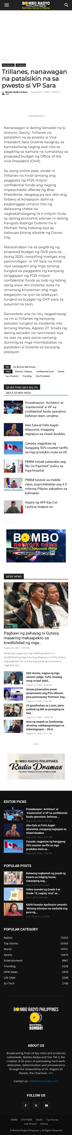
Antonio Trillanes (23, 371)
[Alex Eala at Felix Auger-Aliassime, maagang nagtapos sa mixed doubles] (13, 429)
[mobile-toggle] (6, 5)
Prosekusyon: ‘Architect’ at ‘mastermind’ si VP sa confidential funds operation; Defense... (46, 813)
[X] (36, 1106)
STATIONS (26, 1119)
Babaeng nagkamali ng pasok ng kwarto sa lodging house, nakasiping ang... (46, 877)
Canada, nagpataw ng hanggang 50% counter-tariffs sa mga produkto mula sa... (45, 845)
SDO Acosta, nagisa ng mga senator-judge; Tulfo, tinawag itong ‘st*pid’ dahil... (44, 677)
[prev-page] (6, 521)
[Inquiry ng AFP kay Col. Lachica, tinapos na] (13, 506)
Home (5, 59)
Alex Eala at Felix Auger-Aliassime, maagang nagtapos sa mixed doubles (45, 429)
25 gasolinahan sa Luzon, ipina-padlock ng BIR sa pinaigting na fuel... (45, 709)
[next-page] (12, 521)
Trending (21, 65)
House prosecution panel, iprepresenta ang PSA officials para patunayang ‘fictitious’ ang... (46, 693)
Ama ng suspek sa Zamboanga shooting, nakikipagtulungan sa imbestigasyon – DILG (45, 725)
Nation (8, 626)
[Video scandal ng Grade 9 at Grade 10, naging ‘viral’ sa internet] (13, 894)
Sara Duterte (12, 376)
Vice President (43, 376)
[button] (66, 5)
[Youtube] (46, 1106)
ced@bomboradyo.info (43, 1081)
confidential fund (45, 371)
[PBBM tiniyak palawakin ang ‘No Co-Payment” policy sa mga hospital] (13, 466)
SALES (39, 1119)
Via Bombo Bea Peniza (24, 366)
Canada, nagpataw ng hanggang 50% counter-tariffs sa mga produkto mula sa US (46, 447)
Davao (61, 371)
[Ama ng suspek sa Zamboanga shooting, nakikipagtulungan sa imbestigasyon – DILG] (13, 726)
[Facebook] (26, 1106)
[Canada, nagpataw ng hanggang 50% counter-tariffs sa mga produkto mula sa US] (13, 447)
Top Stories (8, 65)
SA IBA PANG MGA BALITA (22, 387)
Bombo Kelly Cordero (16, 92)
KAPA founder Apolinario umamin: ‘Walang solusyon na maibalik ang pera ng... (47, 908)
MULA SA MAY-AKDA (18, 392)
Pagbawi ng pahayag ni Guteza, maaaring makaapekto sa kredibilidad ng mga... (31, 638)
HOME (14, 1119)
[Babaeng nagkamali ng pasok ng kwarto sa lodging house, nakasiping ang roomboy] (13, 877)
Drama (44, 1123)
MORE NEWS (14, 576)
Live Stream (30, 1123)
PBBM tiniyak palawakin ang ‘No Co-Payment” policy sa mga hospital (45, 466)
